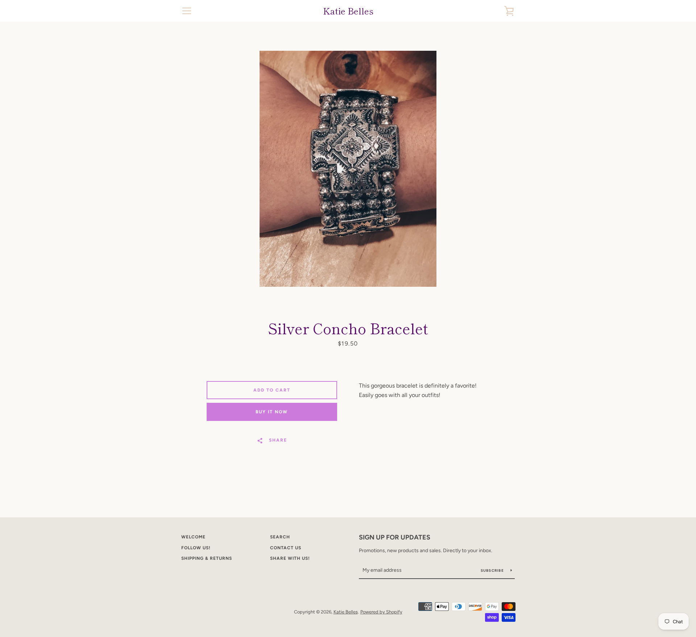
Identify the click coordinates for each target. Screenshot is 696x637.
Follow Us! (196, 547)
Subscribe (493, 570)
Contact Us (285, 547)
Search (280, 536)
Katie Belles (348, 11)
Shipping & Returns (206, 558)
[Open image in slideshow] (348, 169)
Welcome (193, 536)
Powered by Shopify (381, 612)
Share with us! (290, 558)
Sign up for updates (394, 537)
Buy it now (272, 411)
